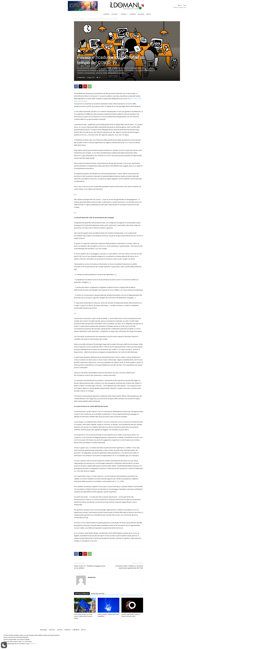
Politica (85, 52)
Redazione (82, 77)
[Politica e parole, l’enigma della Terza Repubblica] (108, 605)
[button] (4, 645)
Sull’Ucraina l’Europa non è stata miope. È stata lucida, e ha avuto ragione (83, 616)
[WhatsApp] (90, 86)
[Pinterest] (85, 86)
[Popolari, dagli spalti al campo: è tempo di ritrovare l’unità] (132, 605)
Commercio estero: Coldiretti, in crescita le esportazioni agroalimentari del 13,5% (129, 567)
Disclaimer (33, 643)
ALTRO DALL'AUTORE (97, 593)
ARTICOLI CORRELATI (82, 593)
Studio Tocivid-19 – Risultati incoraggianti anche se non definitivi (89, 567)
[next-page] (78, 622)
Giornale (82, 19)
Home (75, 19)
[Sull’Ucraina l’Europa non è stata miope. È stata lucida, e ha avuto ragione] (85, 605)
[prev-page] (75, 622)
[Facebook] (76, 86)
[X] (81, 86)
